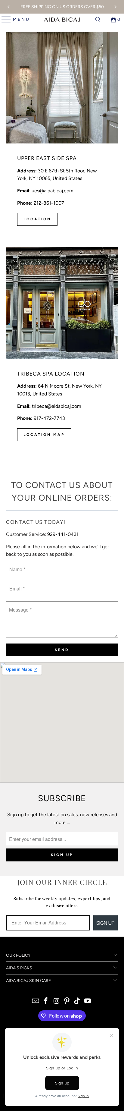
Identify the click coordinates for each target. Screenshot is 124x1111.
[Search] (98, 20)
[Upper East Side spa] (62, 87)
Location (37, 219)
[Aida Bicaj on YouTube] (87, 1001)
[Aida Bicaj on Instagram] (56, 1001)
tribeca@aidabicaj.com (56, 406)
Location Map (44, 435)
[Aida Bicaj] (62, 20)
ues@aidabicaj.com (52, 191)
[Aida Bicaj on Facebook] (46, 1001)
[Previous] (8, 7)
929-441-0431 (63, 534)
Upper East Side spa (47, 158)
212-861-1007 (48, 203)
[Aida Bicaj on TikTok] (77, 1001)
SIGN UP (105, 923)
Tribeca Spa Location (51, 373)
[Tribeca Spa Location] (62, 303)
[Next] (115, 7)
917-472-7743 (49, 418)
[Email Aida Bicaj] (35, 1001)
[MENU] (4, 20)
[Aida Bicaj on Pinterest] (66, 1001)
